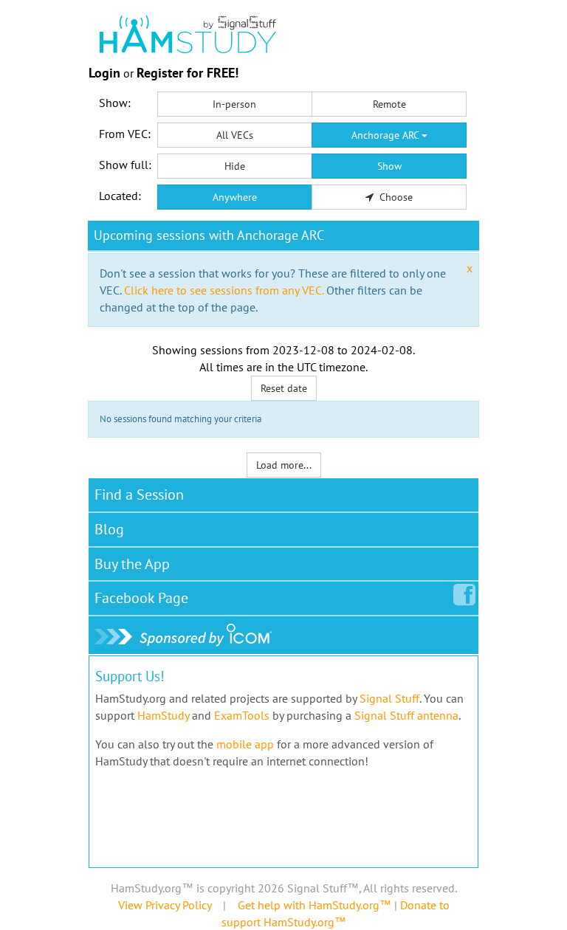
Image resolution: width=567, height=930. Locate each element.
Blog (109, 529)
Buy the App (132, 564)
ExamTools (241, 715)
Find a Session (139, 494)
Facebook (141, 597)
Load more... (284, 465)
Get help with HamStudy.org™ (314, 905)
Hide (234, 166)
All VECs (234, 135)
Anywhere (235, 197)
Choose (395, 197)
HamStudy (163, 715)
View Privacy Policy (164, 905)
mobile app (245, 744)
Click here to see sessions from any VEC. (223, 290)
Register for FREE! (187, 72)
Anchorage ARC (386, 135)
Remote (389, 104)
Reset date (284, 388)
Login (104, 72)
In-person (234, 104)
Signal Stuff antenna (406, 715)
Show (389, 166)
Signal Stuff (389, 698)
